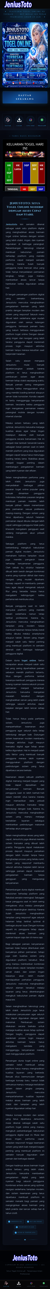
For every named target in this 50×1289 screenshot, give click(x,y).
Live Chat (31, 1286)
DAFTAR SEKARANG (25, 97)
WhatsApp (44, 1286)
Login (18, 1286)
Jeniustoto (11, 224)
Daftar (6, 1286)
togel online (29, 660)
